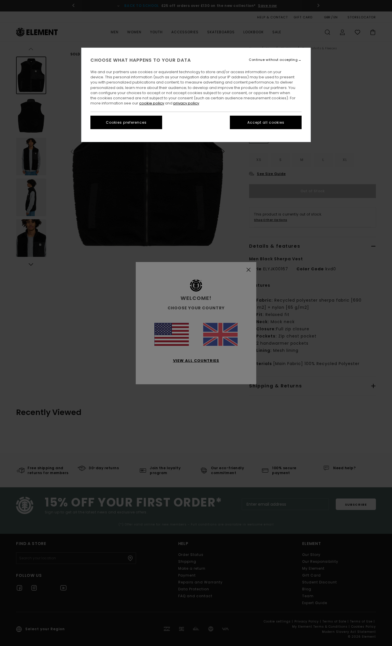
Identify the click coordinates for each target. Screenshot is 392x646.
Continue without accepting (273, 60)
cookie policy (151, 103)
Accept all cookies (265, 122)
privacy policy (186, 103)
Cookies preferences (126, 122)
